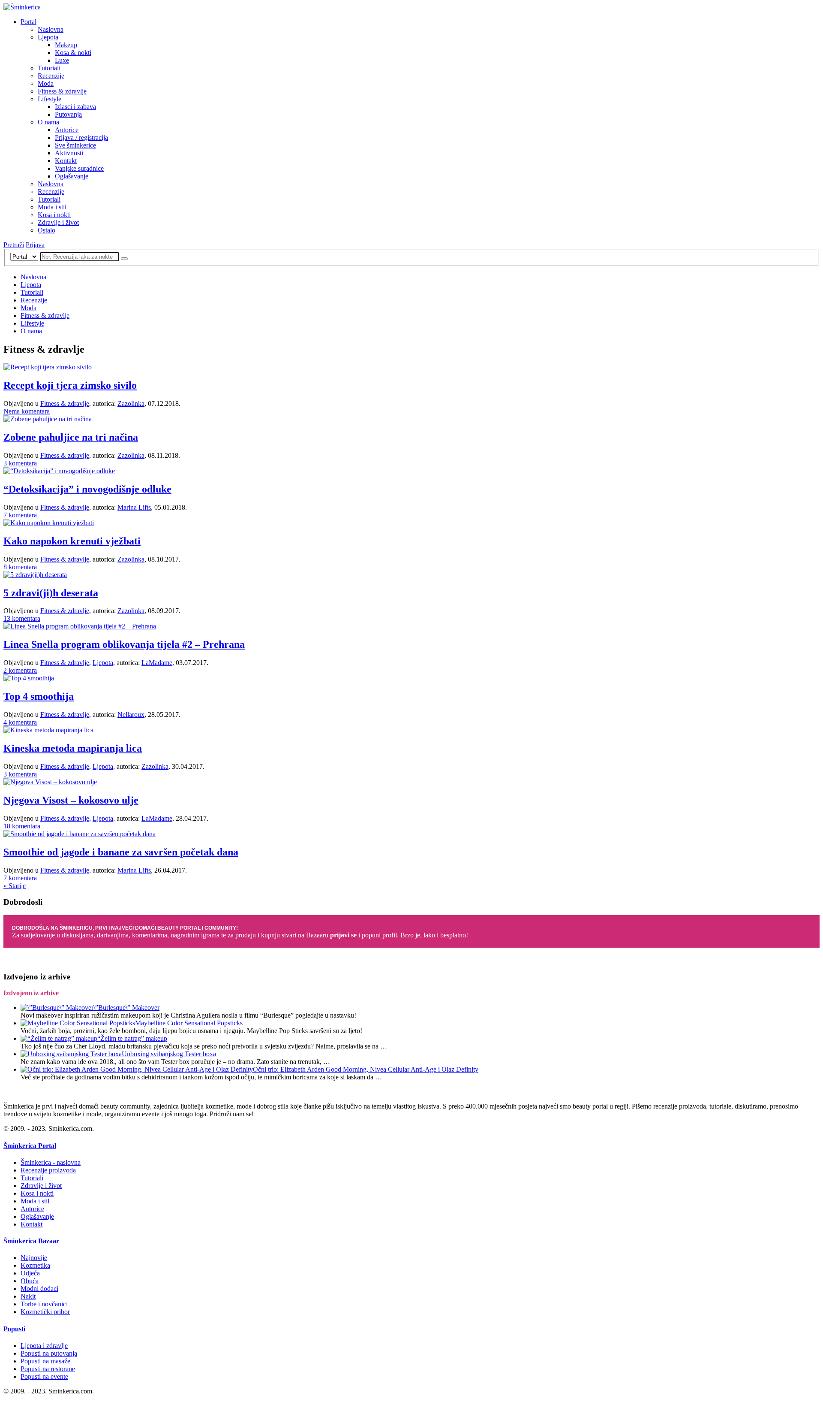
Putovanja (68, 114)
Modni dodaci (39, 1288)
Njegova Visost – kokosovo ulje (70, 800)
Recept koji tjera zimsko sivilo (70, 385)
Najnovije (34, 1257)
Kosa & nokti (73, 52)
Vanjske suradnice (79, 168)
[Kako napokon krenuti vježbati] (48, 522)
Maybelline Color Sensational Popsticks (189, 1023)
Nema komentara (26, 411)
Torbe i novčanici (44, 1304)
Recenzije (51, 75)
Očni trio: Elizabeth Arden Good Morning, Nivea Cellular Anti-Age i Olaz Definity (365, 1069)
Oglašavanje (71, 176)
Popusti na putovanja (49, 1353)
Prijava (35, 244)
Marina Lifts (134, 507)
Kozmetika (35, 1265)
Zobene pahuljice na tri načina (70, 437)
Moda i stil (52, 207)
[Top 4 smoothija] (28, 678)
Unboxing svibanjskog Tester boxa (169, 1054)
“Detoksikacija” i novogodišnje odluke (87, 489)
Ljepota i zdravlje (44, 1345)
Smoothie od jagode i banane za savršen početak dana (120, 852)
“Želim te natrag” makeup (132, 1038)
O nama (48, 122)
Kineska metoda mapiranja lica (72, 748)
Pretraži (13, 244)
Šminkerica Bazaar (31, 1241)
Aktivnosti (69, 153)
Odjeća (30, 1273)
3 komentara (20, 463)
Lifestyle (49, 99)
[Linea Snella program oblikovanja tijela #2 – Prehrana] (79, 626)
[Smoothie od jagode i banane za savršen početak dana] (79, 833)
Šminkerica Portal (29, 1145)
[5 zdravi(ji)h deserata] (35, 574)
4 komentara (20, 722)
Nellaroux (130, 714)
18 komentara (21, 826)
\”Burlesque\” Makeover (126, 1007)
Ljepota (48, 37)
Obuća (30, 1280)
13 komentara (21, 618)
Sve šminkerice (75, 145)
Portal (28, 21)
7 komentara (20, 515)
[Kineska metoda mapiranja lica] (48, 730)
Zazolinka (130, 403)
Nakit (28, 1296)
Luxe (62, 60)
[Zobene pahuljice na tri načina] (47, 419)
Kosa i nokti (54, 214)
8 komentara (20, 567)
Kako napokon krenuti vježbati (72, 541)
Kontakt (66, 160)
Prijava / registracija (81, 137)
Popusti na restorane (48, 1368)
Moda (46, 83)
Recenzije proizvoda (48, 1170)
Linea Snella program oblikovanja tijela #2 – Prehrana (124, 644)
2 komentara (20, 670)
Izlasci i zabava (75, 106)
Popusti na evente (44, 1376)
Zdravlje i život (58, 222)
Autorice (66, 129)
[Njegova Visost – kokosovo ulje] (50, 782)
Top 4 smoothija (38, 696)
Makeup (66, 44)
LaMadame (156, 662)
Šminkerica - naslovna (51, 1162)
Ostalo (46, 230)
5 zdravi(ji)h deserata (50, 592)
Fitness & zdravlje (62, 91)
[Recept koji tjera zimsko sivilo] (47, 367)
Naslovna (50, 29)
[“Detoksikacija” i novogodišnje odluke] (59, 470)
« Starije (14, 885)
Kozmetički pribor (45, 1311)
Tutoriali (49, 68)
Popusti (14, 1329)
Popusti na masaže (45, 1361)
